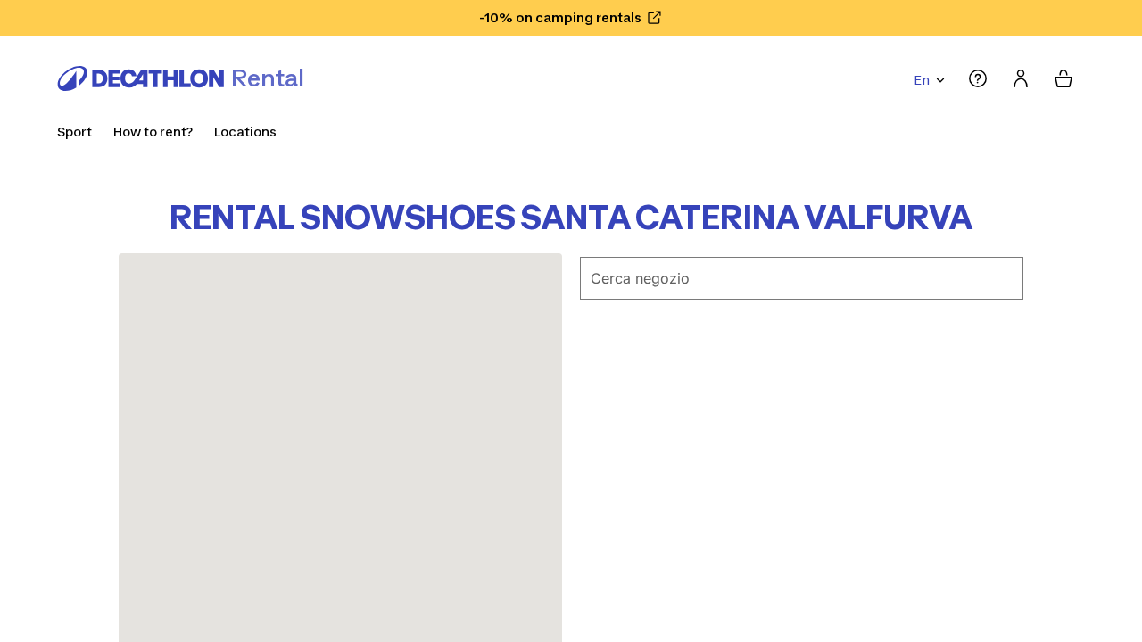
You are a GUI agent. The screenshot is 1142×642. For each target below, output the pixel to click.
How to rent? (153, 131)
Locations (245, 131)
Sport (74, 131)
